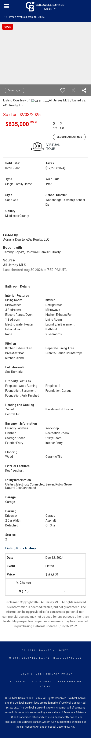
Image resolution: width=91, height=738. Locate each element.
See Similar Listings (69, 137)
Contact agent (14, 90)
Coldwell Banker (37, 650)
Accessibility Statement (32, 681)
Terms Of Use (30, 674)
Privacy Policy (59, 674)
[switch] (63, 90)
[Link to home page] (45, 6)
